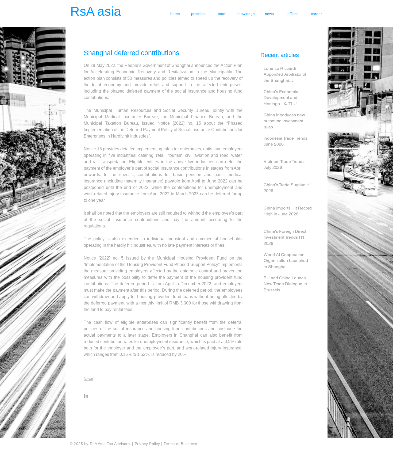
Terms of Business (180, 444)
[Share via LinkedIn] (86, 395)
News (88, 378)
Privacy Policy (148, 444)
